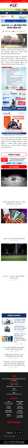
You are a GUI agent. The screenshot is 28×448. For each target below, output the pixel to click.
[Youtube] (20, 433)
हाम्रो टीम (14, 398)
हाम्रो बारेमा (24, 1)
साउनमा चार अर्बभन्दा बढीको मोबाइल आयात (14, 238)
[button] (20, 12)
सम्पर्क (14, 376)
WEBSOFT (20, 442)
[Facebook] (15, 433)
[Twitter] (17, 433)
